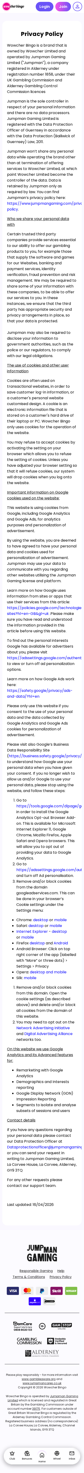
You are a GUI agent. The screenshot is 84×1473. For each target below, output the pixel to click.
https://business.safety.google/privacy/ (45, 756)
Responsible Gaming (36, 1271)
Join (63, 6)
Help (60, 1271)
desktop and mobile (48, 972)
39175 (36, 1409)
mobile (60, 920)
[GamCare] (22, 1326)
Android (61, 943)
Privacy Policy (61, 1277)
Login (44, 6)
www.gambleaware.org (39, 1379)
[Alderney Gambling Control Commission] (42, 1353)
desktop (40, 920)
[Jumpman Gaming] (42, 1260)
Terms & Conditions (29, 1277)
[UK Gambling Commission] (29, 1341)
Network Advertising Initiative (43, 1028)
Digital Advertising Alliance (48, 1033)
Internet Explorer (32, 931)
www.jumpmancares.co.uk (42, 1383)
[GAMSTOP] (61, 1326)
